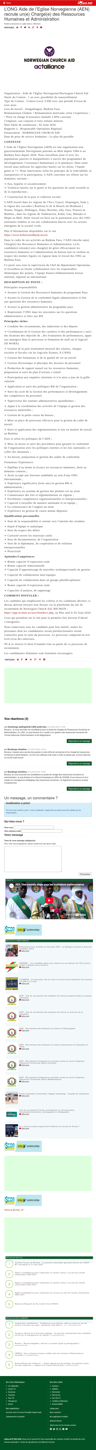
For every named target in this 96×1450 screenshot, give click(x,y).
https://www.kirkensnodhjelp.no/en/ (26, 234)
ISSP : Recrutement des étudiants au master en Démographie (47, 1028)
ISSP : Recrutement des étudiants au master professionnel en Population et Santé (53, 1046)
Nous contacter (55, 1412)
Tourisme (11, 1395)
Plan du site (56, 1395)
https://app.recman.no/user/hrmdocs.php (29, 612)
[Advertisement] (48, 685)
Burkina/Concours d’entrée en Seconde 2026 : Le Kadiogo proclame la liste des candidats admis (55, 948)
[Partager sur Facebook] (21, 27)
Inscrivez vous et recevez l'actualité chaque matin (24, 1412)
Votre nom (8, 827)
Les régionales (13, 1386)
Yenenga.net (12, 1401)
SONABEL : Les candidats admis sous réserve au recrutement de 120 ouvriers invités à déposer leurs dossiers (54, 964)
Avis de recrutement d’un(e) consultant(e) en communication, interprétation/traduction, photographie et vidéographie (47, 1111)
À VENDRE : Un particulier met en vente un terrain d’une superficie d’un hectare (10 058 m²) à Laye (55, 980)
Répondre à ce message (79, 741)
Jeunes (10, 1404)
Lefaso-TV (12, 1389)
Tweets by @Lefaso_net (13, 1210)
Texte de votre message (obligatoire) (20, 840)
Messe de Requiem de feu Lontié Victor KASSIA (36, 1304)
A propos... (56, 1386)
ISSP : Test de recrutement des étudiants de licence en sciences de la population (51, 1013)
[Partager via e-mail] (17, 27)
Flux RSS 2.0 (56, 1398)
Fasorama (11, 1392)
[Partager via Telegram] (37, 27)
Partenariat (56, 1392)
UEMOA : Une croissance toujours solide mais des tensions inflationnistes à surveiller (49, 1354)
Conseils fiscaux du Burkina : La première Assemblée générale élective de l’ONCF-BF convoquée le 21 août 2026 (52, 1264)
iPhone (59, 1421)
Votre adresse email (12, 831)
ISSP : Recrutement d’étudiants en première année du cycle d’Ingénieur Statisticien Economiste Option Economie (52, 1062)
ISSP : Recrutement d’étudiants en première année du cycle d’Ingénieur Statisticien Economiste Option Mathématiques (52, 1078)
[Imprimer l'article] (41, 27)
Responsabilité (57, 1404)
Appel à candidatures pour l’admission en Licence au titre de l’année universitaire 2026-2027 (52, 1294)
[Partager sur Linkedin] (29, 27)
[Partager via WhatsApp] (33, 27)
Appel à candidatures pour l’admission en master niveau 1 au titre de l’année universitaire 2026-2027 (50, 1274)
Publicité (55, 1389)
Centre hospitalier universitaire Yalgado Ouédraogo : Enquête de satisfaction (54, 1094)
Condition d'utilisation (60, 1401)
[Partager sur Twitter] (25, 27)
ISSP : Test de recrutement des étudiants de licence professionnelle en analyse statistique (55, 997)
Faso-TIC (11, 1398)
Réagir (25, 951)
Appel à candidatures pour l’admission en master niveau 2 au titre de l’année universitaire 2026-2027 (50, 1284)
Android (52, 1421)
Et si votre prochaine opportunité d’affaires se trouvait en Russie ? (49, 1126)
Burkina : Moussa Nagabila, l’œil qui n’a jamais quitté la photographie (46, 1343)
